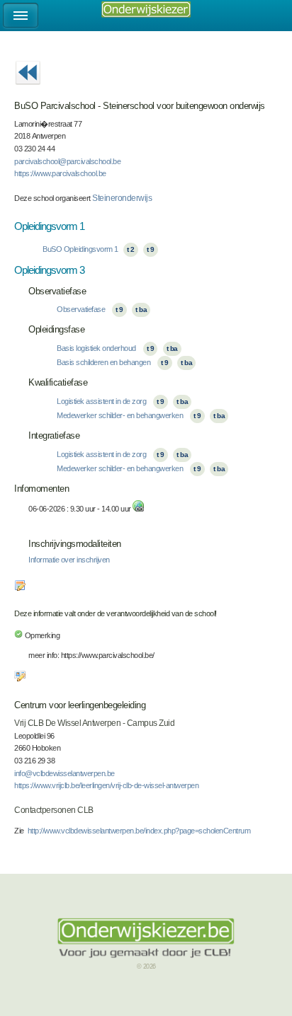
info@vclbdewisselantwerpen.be (64, 773)
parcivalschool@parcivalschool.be (67, 161)
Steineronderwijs (122, 198)
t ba (141, 309)
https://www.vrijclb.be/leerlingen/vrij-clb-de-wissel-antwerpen (106, 785)
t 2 (131, 249)
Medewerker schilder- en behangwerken (120, 415)
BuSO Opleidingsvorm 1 (80, 249)
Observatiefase (81, 309)
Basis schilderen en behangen (103, 362)
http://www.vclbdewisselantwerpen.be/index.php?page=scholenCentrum (139, 830)
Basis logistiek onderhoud (96, 348)
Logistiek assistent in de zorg (101, 401)
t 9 (151, 249)
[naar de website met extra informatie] (138, 508)
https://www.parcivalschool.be (60, 173)
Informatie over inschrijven (69, 559)
